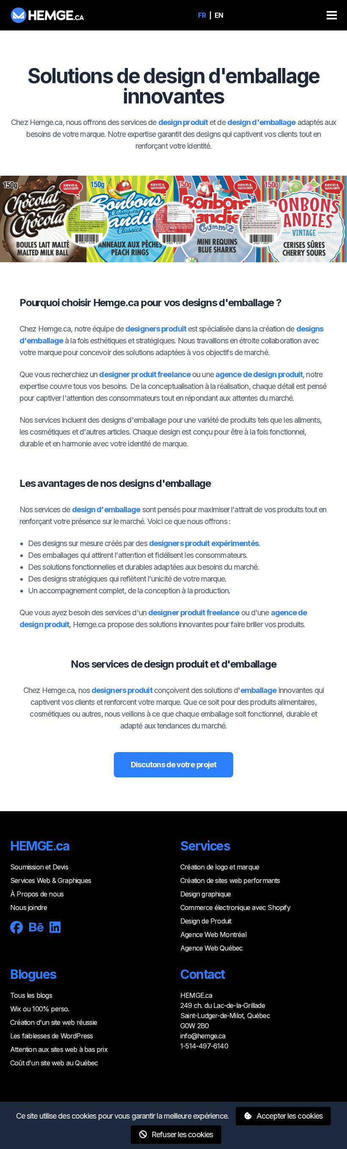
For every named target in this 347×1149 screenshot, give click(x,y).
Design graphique (205, 894)
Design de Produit (205, 921)
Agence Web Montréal (213, 934)
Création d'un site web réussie (53, 1022)
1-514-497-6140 (204, 1046)
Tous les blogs (31, 995)
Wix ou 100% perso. (39, 1009)
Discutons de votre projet (174, 764)
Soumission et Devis (39, 867)
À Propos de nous (36, 894)
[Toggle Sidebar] (332, 15)
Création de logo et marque (219, 867)
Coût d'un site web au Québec (54, 1063)
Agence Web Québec (211, 948)
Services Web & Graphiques (50, 880)
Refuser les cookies (181, 1134)
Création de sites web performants (230, 880)
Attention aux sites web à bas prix (58, 1049)
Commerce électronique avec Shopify (235, 907)
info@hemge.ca (203, 1036)
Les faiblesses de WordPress (51, 1036)
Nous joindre (28, 907)
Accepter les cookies (288, 1115)
